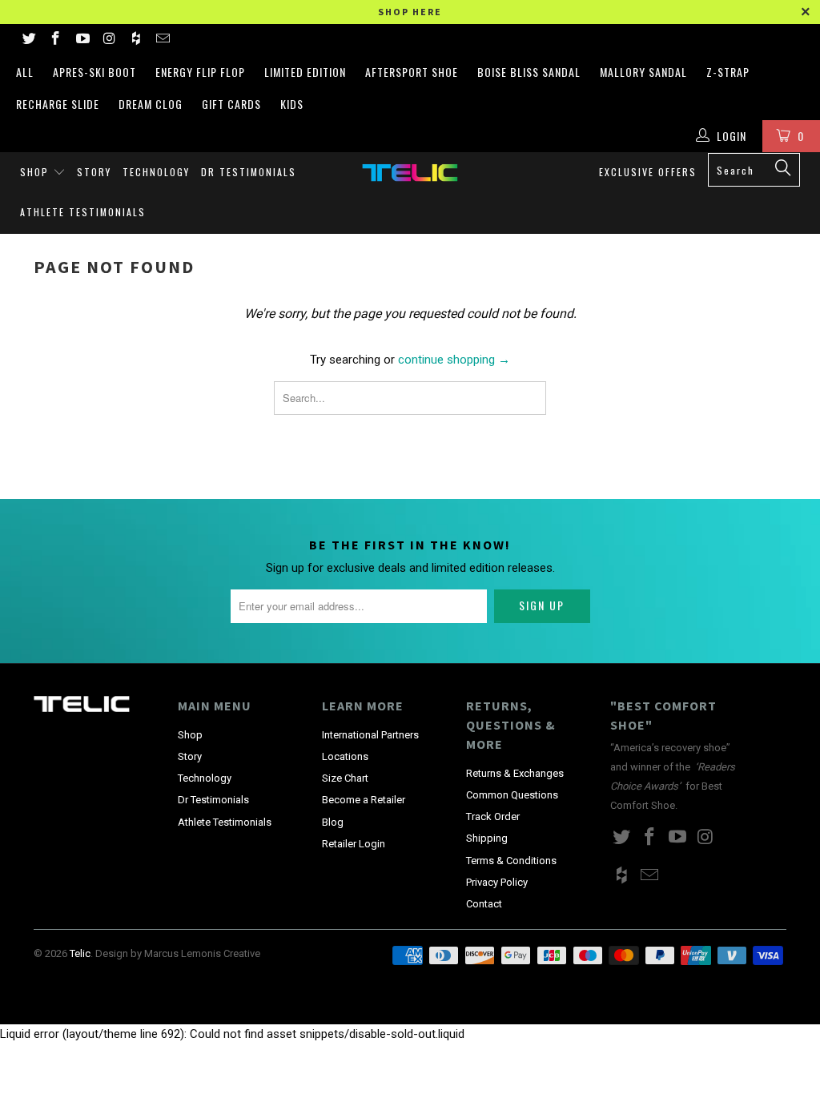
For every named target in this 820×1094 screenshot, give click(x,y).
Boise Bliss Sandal (529, 71)
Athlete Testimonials (83, 212)
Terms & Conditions (511, 861)
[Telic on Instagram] (109, 40)
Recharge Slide (57, 103)
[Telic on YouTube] (82, 40)
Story (94, 172)
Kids (291, 103)
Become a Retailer (363, 800)
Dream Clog (151, 103)
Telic (80, 953)
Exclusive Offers (648, 172)
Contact (484, 904)
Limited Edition (305, 71)
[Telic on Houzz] (135, 40)
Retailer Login (353, 844)
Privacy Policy (497, 882)
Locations (345, 756)
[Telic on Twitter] (28, 40)
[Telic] (410, 172)
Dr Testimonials (248, 172)
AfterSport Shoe (411, 71)
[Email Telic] (163, 40)
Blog (333, 822)
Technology (156, 172)
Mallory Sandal (643, 71)
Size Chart (345, 778)
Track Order (493, 816)
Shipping (487, 838)
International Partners (370, 735)
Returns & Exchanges (515, 773)
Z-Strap (728, 71)
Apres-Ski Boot (94, 71)
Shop (36, 172)
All (25, 71)
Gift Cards (231, 103)
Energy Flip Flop (200, 71)
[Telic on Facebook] (55, 40)
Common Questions (512, 795)
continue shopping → (454, 359)
